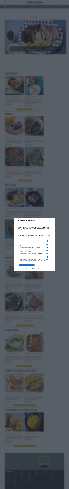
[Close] (53, 220)
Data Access (34, 268)
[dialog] (34, 244)
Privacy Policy (40, 268)
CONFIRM (27, 264)
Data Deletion (28, 268)
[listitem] (34, 238)
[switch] (47, 241)
